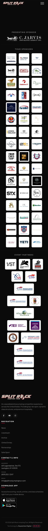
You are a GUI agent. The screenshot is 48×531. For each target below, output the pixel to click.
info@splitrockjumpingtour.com (13, 481)
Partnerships (6, 447)
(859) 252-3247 (7, 474)
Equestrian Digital (24, 526)
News (3, 428)
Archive (4, 438)
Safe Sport (5, 452)
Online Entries (6, 442)
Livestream (5, 433)
